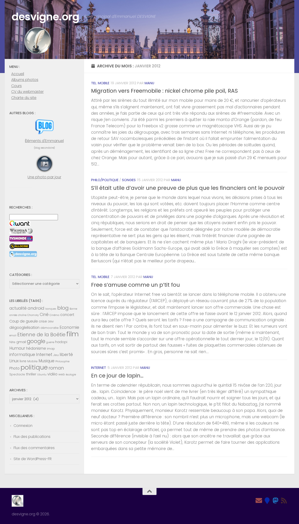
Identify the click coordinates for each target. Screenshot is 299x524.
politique (34, 367)
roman (56, 368)
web (61, 374)
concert (67, 314)
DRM (50, 321)
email (12, 335)
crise (43, 321)
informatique (22, 354)
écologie (71, 374)
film (72, 334)
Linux (14, 361)
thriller (31, 374)
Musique (46, 361)
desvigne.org (45, 16)
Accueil (17, 74)
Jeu (56, 355)
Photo (14, 368)
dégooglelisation (24, 327)
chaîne (22, 315)
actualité (18, 308)
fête (12, 342)
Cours (16, 85)
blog (63, 307)
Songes (129, 179)
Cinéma (54, 315)
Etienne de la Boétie (41, 334)
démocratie (49, 328)
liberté (66, 354)
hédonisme (36, 348)
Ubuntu (41, 374)
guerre (50, 342)
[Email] (259, 500)
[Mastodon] (275, 500)
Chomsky (33, 315)
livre (23, 361)
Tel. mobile (100, 83)
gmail (21, 342)
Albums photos (24, 79)
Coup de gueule (23, 321)
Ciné (44, 314)
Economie (69, 327)
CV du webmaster (27, 91)
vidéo (52, 374)
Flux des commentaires (34, 448)
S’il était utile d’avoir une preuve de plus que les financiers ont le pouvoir (188, 188)
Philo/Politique (104, 179)
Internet (98, 367)
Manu (149, 83)
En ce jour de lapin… (117, 375)
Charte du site (23, 97)
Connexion (23, 425)
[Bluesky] (267, 500)
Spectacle (17, 374)
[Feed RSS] (284, 500)
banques (50, 309)
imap (51, 349)
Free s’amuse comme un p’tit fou (135, 285)
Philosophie (62, 361)
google (36, 341)
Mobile (32, 361)
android (36, 308)
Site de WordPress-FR (33, 459)
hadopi (61, 342)
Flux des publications (32, 436)
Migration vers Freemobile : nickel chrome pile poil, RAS (164, 91)
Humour (17, 348)
